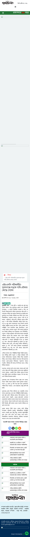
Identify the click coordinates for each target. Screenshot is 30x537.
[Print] (19, 427)
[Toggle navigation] (3, 13)
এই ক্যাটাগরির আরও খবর (13, 432)
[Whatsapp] (16, 427)
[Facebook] (9, 427)
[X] (13, 427)
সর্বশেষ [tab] (15, 465)
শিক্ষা (9, 275)
